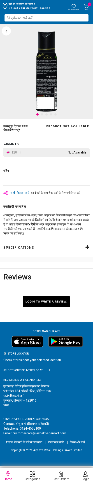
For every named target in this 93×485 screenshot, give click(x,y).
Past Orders (61, 479)
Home (8, 479)
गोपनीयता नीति (56, 442)
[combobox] (46, 17)
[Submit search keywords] (8, 17)
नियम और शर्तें (77, 442)
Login (85, 479)
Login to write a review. (46, 301)
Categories (32, 479)
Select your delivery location (29, 8)
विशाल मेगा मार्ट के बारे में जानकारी (24, 442)
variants (11, 144)
